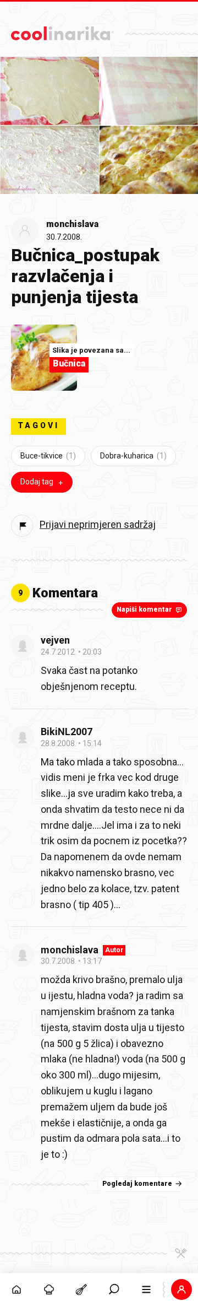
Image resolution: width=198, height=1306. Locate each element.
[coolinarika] (62, 30)
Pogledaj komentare (137, 1184)
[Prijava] (182, 1289)
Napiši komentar (144, 609)
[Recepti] (81, 1289)
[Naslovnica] (16, 1289)
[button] (114, 1289)
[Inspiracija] (48, 1289)
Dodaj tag (36, 481)
